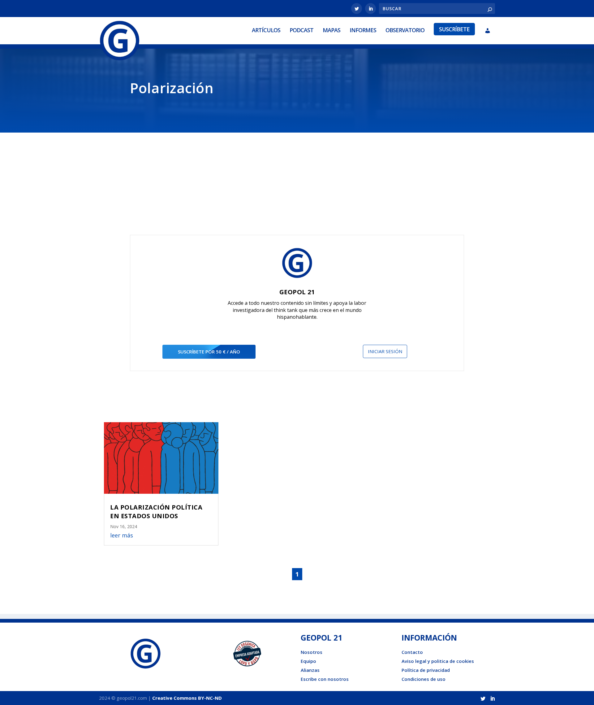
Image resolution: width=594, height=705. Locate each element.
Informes (363, 30)
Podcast (301, 30)
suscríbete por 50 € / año (209, 351)
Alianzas (310, 670)
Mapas (331, 30)
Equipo (308, 661)
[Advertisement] (297, 188)
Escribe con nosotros (325, 679)
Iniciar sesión (385, 351)
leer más (121, 535)
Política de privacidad (426, 670)
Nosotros (311, 652)
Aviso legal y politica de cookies (438, 661)
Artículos (266, 30)
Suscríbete (454, 29)
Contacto (412, 652)
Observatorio (404, 30)
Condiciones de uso (424, 679)
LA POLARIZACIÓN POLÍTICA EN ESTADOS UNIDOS (156, 511)
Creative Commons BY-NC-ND (187, 698)
